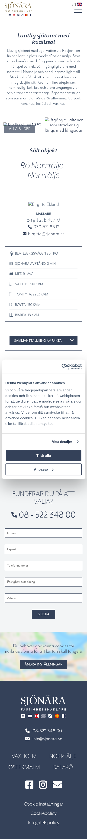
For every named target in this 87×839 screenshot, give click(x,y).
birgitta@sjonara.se (45, 233)
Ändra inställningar (43, 664)
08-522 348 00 (47, 731)
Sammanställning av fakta (38, 340)
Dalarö (63, 767)
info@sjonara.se (47, 738)
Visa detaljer (62, 442)
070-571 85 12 (45, 227)
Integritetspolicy (43, 822)
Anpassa (41, 469)
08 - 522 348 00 (46, 514)
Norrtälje (62, 756)
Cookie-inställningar (43, 804)
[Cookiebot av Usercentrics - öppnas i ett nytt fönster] (62, 367)
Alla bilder (20, 128)
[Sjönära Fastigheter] (18, 9)
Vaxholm (24, 756)
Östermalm (24, 767)
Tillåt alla (43, 456)
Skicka (43, 614)
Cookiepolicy (44, 813)
